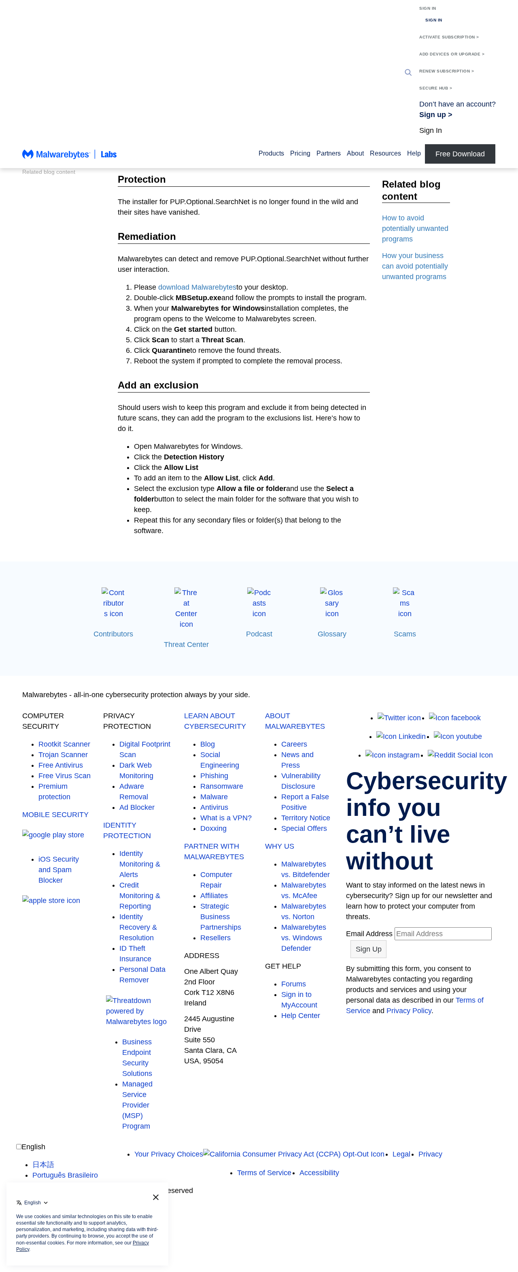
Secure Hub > (435, 88)
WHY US (279, 846)
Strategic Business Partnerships (220, 916)
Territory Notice (305, 818)
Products (271, 153)
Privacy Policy (408, 1011)
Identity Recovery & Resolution (138, 927)
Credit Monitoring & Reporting (139, 895)
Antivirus (214, 807)
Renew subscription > (446, 71)
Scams (405, 634)
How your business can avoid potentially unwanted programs (415, 266)
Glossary (332, 634)
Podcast (259, 634)
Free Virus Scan (64, 776)
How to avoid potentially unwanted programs (415, 228)
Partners (328, 153)
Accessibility (319, 1173)
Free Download (460, 154)
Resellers (215, 938)
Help (414, 153)
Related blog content (48, 172)
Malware (214, 797)
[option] (65, 1164)
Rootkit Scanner (64, 744)
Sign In (427, 8)
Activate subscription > (449, 37)
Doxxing (213, 828)
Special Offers (304, 828)
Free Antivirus (60, 765)
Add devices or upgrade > (451, 54)
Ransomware (221, 786)
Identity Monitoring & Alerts (139, 864)
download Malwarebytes (197, 287)
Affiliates (214, 896)
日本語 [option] (43, 1165)
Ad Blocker (137, 807)
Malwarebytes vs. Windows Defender (303, 937)
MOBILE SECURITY (55, 815)
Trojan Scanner (63, 755)
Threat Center (186, 644)
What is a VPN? (226, 818)
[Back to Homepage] (69, 158)
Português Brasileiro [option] (65, 1175)
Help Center (300, 1016)
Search (408, 72)
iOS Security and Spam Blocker (58, 869)
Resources (385, 153)
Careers (294, 744)
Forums (293, 984)
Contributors (113, 634)
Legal (401, 1154)
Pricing (300, 153)
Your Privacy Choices (168, 1154)
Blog (207, 744)
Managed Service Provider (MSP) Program (137, 1105)
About (355, 153)
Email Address (369, 934)
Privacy (430, 1154)
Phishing (214, 776)
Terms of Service (264, 1173)
